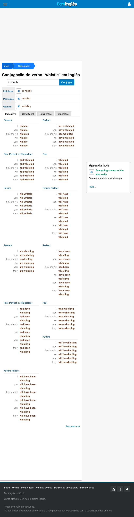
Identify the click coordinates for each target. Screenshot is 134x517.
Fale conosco (87, 487)
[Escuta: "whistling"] (18, 106)
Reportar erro (73, 426)
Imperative (63, 113)
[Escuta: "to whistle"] (18, 91)
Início (6, 66)
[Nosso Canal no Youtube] (113, 489)
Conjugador (24, 66)
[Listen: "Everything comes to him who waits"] (91, 172)
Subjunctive (46, 113)
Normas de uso (44, 487)
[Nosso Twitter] (127, 489)
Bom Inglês (67, 4)
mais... (92, 186)
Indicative (10, 113)
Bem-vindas (27, 487)
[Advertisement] (67, 34)
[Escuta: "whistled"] (18, 98)
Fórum (15, 487)
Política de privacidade (66, 487)
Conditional (28, 113)
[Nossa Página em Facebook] (120, 489)
